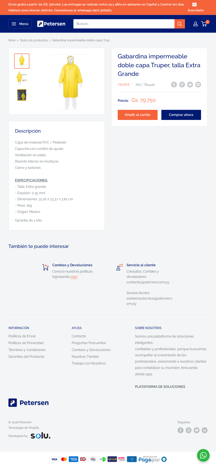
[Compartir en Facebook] (174, 84)
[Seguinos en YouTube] (197, 430)
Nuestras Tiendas (85, 357)
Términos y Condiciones (27, 350)
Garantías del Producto (26, 357)
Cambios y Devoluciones (91, 350)
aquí (74, 277)
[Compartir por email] (198, 84)
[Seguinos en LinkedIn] (205, 430)
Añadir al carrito (137, 115)
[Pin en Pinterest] (182, 84)
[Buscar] (179, 23)
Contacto (79, 336)
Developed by (18, 436)
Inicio (11, 40)
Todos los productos (34, 40)
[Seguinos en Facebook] (181, 430)
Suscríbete (196, 10)
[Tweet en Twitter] (190, 84)
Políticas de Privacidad (25, 343)
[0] (204, 23)
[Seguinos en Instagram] (189, 430)
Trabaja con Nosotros (89, 363)
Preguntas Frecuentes (89, 343)
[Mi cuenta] (195, 24)
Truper (124, 84)
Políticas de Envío (22, 336)
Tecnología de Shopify (23, 427)
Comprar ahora (181, 115)
